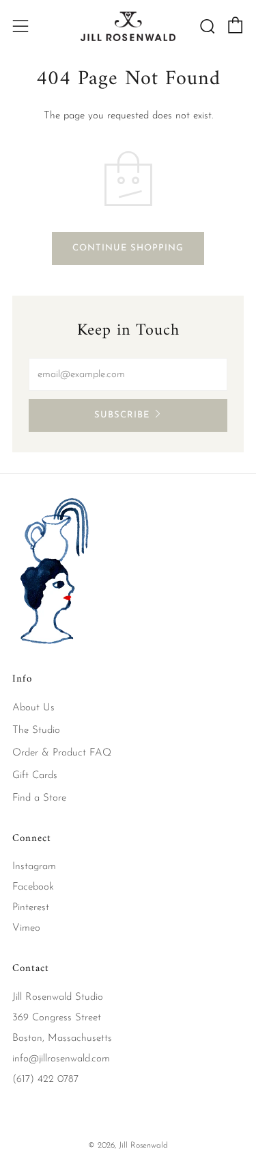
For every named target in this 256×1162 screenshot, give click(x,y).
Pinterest (30, 908)
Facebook (33, 887)
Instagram (34, 867)
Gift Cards (34, 776)
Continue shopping (128, 248)
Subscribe (122, 415)
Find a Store (39, 798)
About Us (33, 708)
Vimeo (26, 928)
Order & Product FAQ (61, 753)
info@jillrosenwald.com (61, 1059)
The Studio (36, 730)
